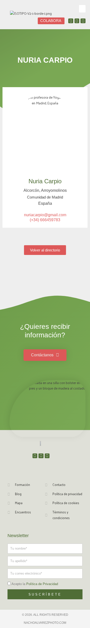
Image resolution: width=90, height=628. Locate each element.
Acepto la (35, 584)
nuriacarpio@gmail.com (45, 215)
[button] (82, 8)
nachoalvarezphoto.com (45, 623)
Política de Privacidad (42, 584)
